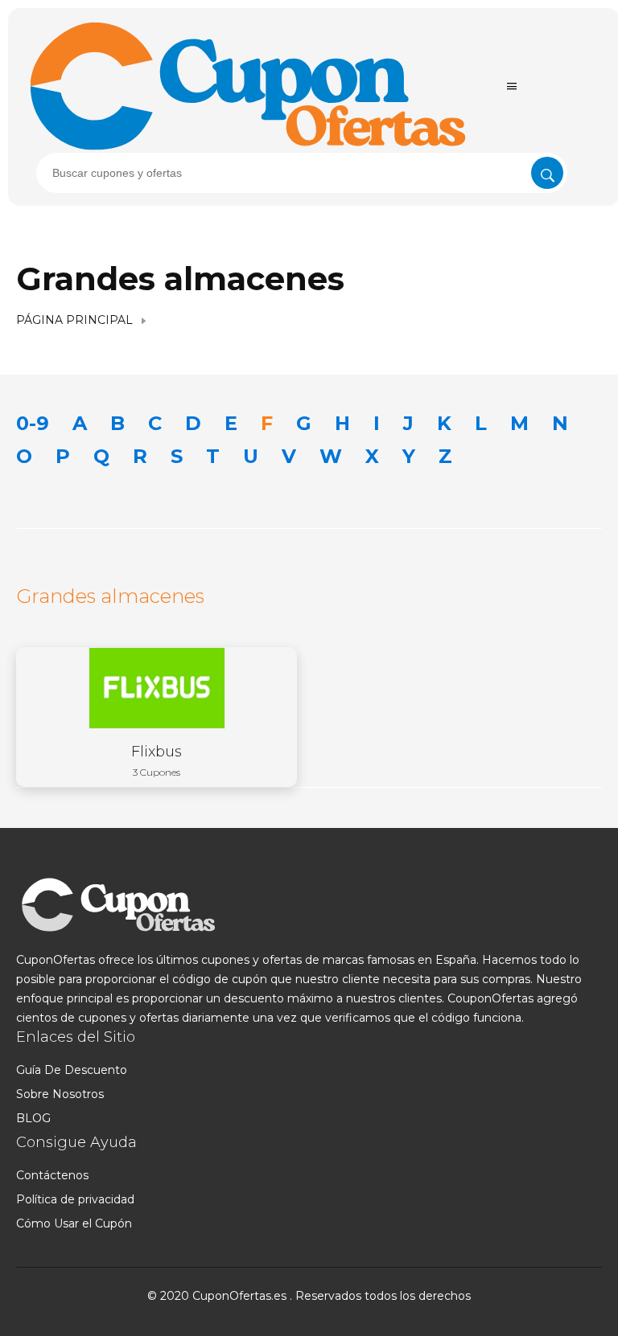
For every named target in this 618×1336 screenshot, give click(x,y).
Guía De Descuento (71, 1070)
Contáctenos (52, 1175)
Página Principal (74, 320)
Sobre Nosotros (60, 1094)
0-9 (32, 423)
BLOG (33, 1118)
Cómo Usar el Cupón (74, 1223)
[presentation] (301, 173)
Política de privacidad (75, 1199)
